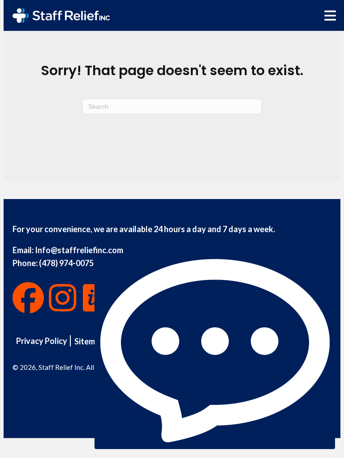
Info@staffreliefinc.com (79, 250)
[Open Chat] (215, 352)
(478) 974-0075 (66, 263)
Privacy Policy (41, 341)
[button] (28, 298)
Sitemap (89, 341)
